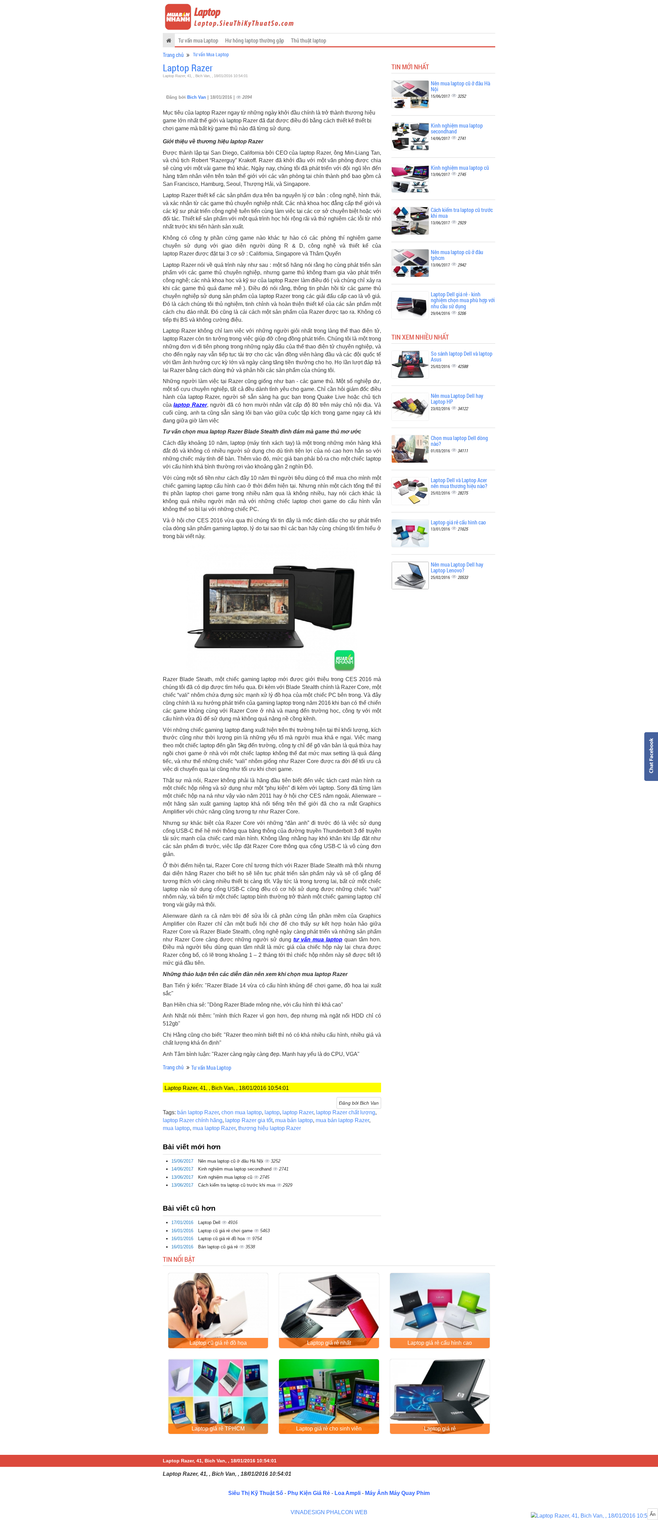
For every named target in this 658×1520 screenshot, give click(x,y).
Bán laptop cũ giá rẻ (218, 1246)
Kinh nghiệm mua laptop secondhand (235, 1169)
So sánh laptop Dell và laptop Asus (461, 356)
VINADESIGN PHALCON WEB (329, 1512)
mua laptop (176, 1128)
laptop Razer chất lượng (345, 1112)
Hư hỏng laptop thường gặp (254, 40)
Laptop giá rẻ (440, 1429)
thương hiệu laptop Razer (269, 1128)
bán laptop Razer (198, 1112)
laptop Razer (190, 405)
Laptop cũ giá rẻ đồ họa (222, 1238)
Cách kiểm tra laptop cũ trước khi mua (237, 1185)
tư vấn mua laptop (317, 939)
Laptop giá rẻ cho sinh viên (329, 1429)
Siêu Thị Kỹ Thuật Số (255, 1493)
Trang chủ (173, 54)
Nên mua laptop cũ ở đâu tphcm (457, 255)
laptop (272, 1112)
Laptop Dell (210, 1222)
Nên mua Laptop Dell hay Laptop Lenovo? (457, 567)
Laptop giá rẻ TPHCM (218, 1429)
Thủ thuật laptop (308, 40)
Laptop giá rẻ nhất (329, 1343)
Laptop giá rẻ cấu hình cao (458, 522)
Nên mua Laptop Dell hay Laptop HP (457, 398)
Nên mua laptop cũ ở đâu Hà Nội (231, 1161)
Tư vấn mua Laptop (198, 40)
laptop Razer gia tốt (248, 1120)
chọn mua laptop (241, 1112)
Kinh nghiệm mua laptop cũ (226, 1177)
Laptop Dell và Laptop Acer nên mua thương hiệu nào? (459, 483)
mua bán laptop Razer (342, 1120)
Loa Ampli (347, 1493)
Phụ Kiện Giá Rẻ (309, 1493)
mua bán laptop (294, 1120)
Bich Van (197, 97)
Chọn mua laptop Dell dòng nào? (459, 441)
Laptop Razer (188, 67)
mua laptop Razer (214, 1128)
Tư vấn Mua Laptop (211, 54)
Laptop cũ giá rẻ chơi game (226, 1230)
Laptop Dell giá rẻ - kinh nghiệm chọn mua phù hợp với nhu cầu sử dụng (463, 300)
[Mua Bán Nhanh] (594, 1516)
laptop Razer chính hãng (192, 1120)
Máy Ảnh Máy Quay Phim (397, 1493)
